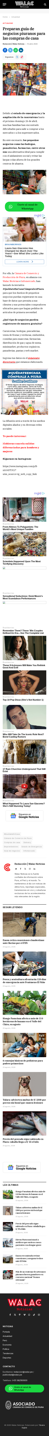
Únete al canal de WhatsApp (27, 206)
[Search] (44, 4)
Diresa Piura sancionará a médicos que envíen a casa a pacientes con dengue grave (28, 1242)
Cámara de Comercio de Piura (18, 838)
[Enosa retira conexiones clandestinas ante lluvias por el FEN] (24, 924)
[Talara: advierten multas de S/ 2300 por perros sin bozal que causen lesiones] (24, 1084)
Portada (6, 1332)
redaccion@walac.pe (23, 1372)
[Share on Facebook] (5, 50)
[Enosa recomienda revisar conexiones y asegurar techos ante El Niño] (8, 1258)
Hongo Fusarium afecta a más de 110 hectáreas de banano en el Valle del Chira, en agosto (23, 1021)
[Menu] (4, 4)
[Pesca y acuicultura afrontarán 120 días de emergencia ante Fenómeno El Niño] (24, 964)
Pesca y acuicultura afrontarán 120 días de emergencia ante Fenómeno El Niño (24, 981)
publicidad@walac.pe (12, 1375)
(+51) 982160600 (19, 1380)
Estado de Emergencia (32, 846)
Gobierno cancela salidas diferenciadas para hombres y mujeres (21, 447)
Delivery (27, 842)
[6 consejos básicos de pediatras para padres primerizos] (24, 1045)
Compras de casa (12, 842)
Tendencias (8, 1353)
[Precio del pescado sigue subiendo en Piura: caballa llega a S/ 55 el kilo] (24, 1123)
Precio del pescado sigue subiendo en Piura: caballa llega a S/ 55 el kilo (23, 1140)
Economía (7, 1345)
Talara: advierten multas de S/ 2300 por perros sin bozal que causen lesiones (24, 1101)
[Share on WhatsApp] (15, 50)
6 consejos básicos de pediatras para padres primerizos (23, 1062)
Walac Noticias (11, 281)
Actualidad (8, 23)
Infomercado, (28, 281)
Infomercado (29, 851)
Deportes (7, 1358)
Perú (5, 1340)
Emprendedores (11, 846)
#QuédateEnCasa (12, 834)
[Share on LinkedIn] (21, 50)
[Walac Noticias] (24, 4)
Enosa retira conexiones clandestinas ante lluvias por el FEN (23, 942)
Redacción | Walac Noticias (13, 44)
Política (6, 1349)
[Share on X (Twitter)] (10, 50)
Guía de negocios (12, 851)
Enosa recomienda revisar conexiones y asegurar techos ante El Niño (29, 1258)
